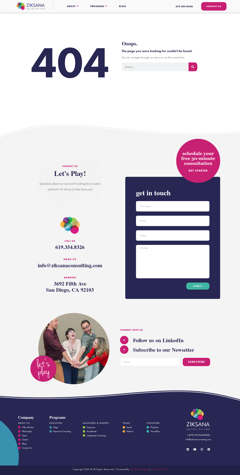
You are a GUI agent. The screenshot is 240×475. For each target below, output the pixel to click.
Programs (97, 6)
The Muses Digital (139, 469)
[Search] (193, 66)
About (71, 6)
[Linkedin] (187, 449)
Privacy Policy (159, 469)
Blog (122, 6)
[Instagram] (202, 449)
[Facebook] (209, 449)
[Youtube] (194, 449)
